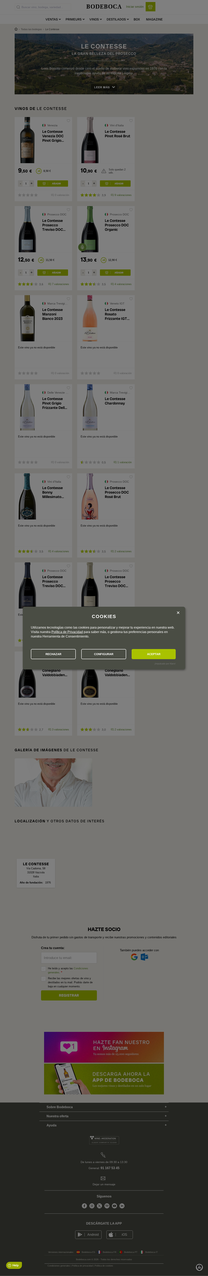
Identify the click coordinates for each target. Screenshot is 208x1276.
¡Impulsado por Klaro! (165, 663)
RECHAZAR (53, 654)
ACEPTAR (153, 654)
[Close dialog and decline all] (178, 613)
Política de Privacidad (67, 632)
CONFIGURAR (103, 654)
